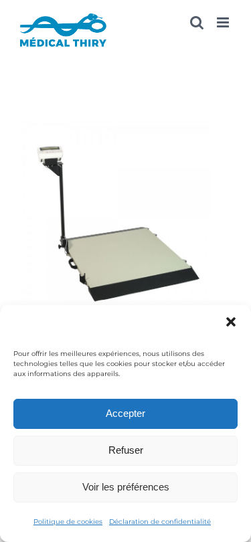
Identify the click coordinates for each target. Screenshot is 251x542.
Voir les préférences (125, 486)
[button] (231, 322)
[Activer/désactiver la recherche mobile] (196, 22)
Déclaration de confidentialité (160, 521)
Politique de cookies (67, 521)
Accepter (125, 413)
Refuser (125, 450)
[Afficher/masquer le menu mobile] (224, 22)
